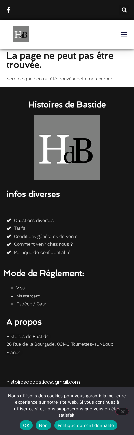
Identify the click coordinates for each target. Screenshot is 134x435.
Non (43, 425)
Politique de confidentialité (86, 425)
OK (26, 425)
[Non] (122, 411)
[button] (124, 10)
